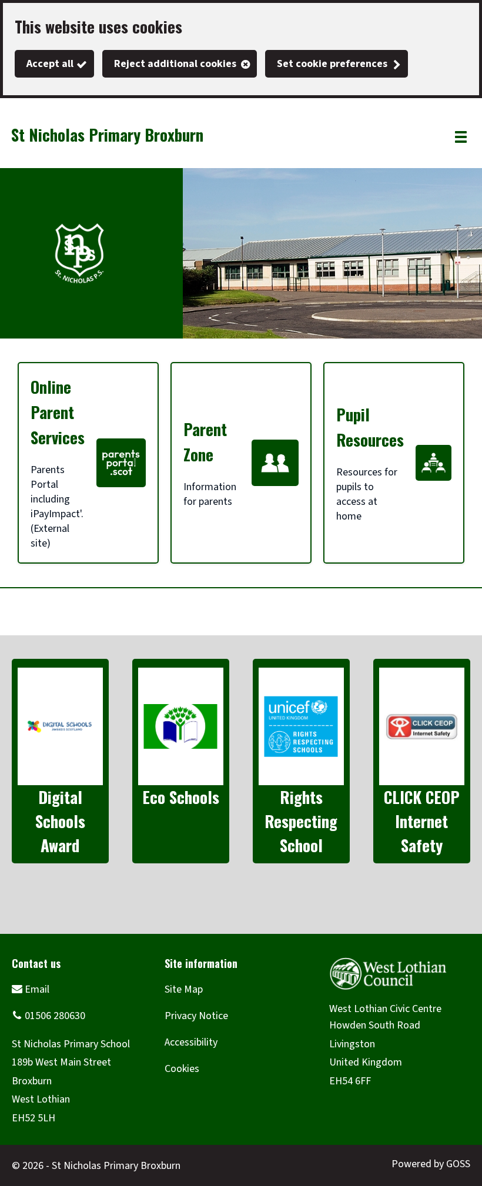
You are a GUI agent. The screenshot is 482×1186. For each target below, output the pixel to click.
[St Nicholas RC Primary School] (30, 989)
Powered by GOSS (430, 1164)
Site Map (184, 989)
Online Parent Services (58, 412)
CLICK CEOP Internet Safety (422, 821)
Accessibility (191, 1042)
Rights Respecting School (301, 821)
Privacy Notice (196, 1016)
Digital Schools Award (60, 821)
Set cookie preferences (332, 63)
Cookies (182, 1068)
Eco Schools (180, 797)
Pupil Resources (370, 427)
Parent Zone (205, 441)
